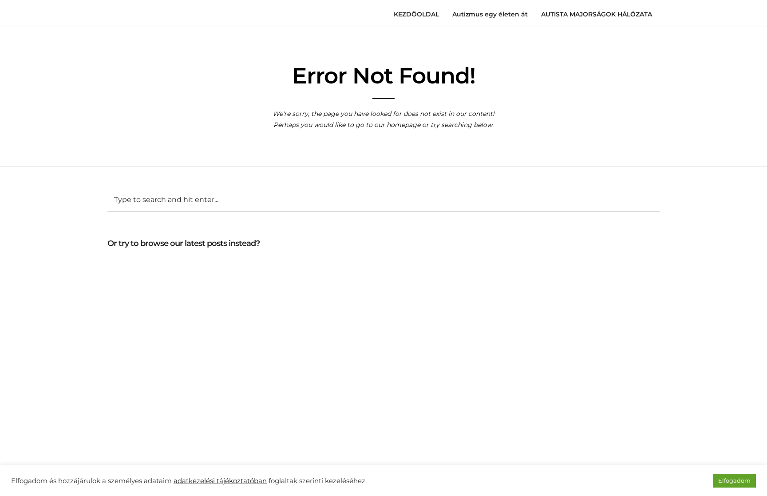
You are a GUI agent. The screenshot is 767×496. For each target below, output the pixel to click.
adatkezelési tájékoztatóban (220, 481)
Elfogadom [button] (734, 480)
